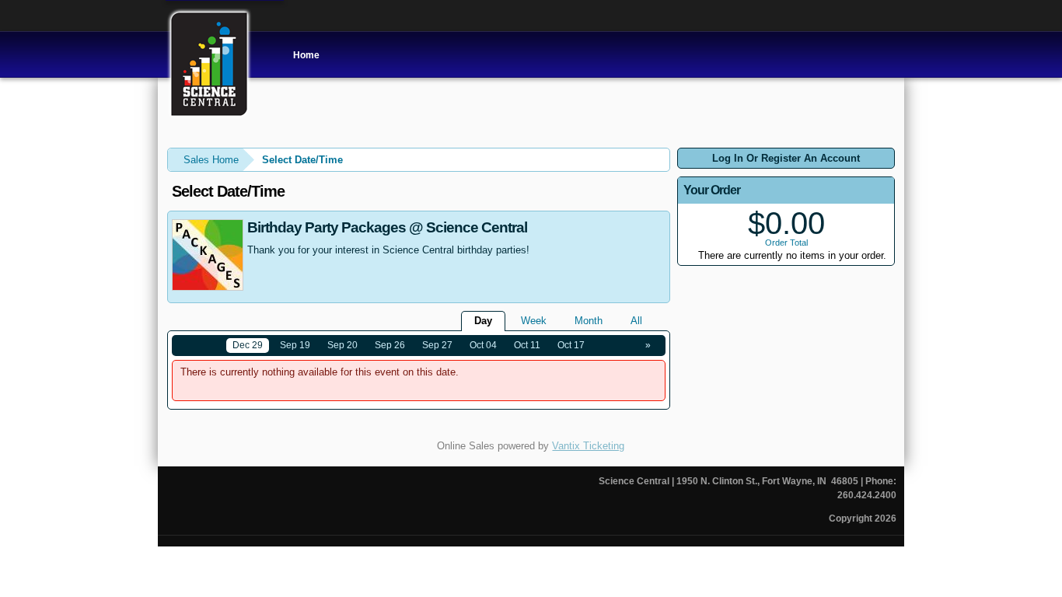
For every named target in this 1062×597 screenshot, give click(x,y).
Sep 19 (295, 345)
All (636, 320)
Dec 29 (247, 345)
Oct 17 (571, 345)
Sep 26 (390, 345)
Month (589, 320)
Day (483, 320)
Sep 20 (342, 345)
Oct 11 (527, 345)
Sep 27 (437, 345)
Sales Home (211, 160)
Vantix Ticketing (588, 446)
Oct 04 (483, 345)
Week (534, 320)
